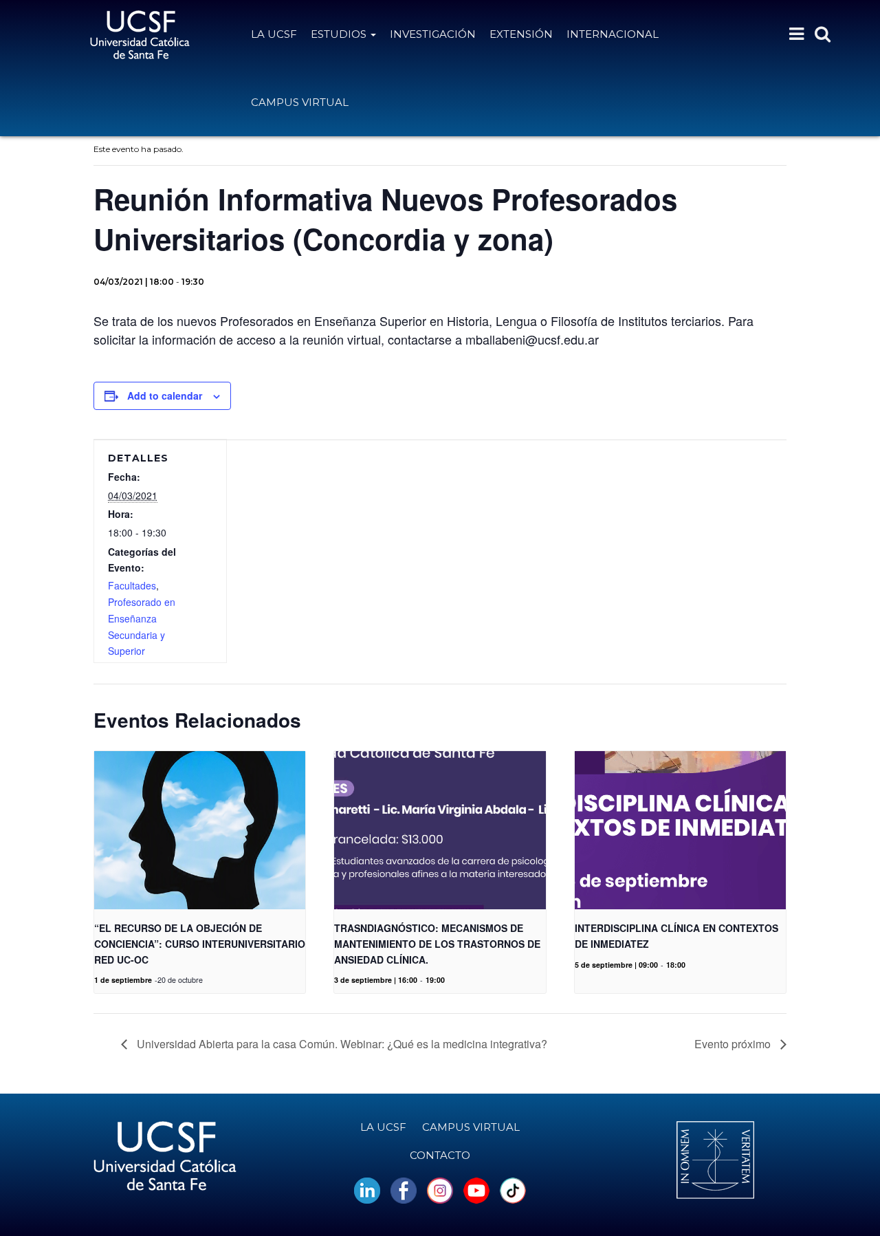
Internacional (612, 34)
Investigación (433, 34)
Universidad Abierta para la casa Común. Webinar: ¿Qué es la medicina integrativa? (340, 1044)
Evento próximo (733, 1044)
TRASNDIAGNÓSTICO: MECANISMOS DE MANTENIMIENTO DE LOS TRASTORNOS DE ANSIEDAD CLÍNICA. (437, 943)
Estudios (340, 34)
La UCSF (274, 34)
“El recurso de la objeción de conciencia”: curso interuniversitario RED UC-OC (199, 943)
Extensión (521, 34)
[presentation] (199, 830)
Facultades (132, 585)
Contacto (440, 1155)
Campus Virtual (300, 102)
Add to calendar (164, 395)
